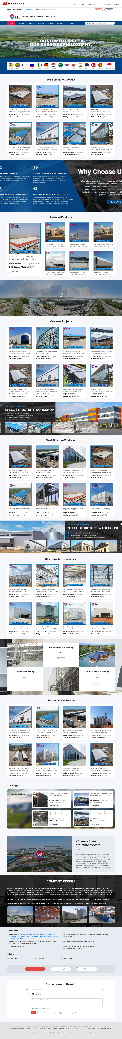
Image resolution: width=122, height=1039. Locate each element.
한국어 (72, 1028)
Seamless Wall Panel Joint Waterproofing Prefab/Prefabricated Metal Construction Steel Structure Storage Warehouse (101, 628)
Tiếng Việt (99, 1028)
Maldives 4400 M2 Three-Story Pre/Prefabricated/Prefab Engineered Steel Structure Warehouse (73, 148)
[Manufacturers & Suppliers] (13, 3)
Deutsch (55, 1028)
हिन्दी (82, 1028)
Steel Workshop (41, 934)
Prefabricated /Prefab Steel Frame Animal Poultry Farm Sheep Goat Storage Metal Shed (47, 111)
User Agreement (71, 1032)
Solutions (41, 23)
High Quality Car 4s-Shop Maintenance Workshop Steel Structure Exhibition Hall (101, 794)
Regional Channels (82, 1026)
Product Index (92, 1026)
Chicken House (43, 936)
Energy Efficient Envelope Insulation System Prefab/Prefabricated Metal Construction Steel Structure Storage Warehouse (73, 628)
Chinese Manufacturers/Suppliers (40, 1026)
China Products (26, 1026)
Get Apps (107, 4)
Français (35, 1028)
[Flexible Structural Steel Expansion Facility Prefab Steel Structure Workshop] (101, 494)
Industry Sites (72, 1026)
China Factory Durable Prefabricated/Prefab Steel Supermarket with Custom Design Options (101, 148)
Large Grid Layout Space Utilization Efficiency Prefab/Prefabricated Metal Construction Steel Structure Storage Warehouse (73, 590)
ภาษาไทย (87, 1028)
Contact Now (14, 271)
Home (11, 23)
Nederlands (61, 1028)
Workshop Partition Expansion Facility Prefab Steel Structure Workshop (77, 273)
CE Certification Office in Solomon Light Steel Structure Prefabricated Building (47, 148)
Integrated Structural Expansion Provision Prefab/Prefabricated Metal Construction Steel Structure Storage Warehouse (46, 628)
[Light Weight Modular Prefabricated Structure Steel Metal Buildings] (74, 456)
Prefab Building (31, 934)
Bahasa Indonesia (107, 1028)
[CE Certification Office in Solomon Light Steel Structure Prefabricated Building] (47, 133)
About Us (31, 23)
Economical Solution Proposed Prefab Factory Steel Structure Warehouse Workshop (19, 148)
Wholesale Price (63, 1026)
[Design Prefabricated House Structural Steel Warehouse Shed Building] (101, 717)
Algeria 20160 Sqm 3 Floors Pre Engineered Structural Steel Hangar (58, 813)
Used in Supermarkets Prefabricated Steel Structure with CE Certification (73, 390)
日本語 (77, 1028)
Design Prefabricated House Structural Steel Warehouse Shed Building (101, 731)
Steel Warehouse (50, 934)
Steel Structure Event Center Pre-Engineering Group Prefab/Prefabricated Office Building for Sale (47, 509)
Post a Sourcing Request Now (68, 1013)
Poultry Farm (21, 936)
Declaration (79, 1032)
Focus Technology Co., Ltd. (49, 1032)
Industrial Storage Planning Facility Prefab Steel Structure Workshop (55, 273)
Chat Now (109, 9)
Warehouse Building (53, 936)
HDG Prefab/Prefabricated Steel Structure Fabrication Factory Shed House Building (100, 111)
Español (22, 1028)
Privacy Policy (87, 1032)
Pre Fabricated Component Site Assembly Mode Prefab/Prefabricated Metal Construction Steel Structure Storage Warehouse (19, 352)
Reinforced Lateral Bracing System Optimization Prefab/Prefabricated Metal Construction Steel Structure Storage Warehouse (47, 590)
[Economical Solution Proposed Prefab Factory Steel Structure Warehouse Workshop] (20, 133)
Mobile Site (99, 1026)
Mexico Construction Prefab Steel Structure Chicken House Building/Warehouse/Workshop (45, 471)
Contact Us (60, 23)
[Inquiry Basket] (100, 4)
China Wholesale (54, 1026)
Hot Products (17, 1026)
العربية (67, 1028)
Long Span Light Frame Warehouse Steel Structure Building (58, 794)
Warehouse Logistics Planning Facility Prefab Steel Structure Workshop (102, 273)
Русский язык (42, 1028)
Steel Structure (22, 934)
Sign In (75, 4)
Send (33, 1013)
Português (28, 1028)
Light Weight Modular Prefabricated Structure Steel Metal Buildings (73, 471)
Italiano (49, 1028)
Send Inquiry (99, 9)
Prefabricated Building (32, 936)
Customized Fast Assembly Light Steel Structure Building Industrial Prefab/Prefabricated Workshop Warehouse (73, 111)
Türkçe (93, 1028)
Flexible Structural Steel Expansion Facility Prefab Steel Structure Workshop (101, 509)
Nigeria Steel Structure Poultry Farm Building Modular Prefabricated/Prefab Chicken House (47, 769)
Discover (50, 23)
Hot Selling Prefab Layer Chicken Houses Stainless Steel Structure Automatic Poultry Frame (20, 769)
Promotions (71, 23)
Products (21, 23)
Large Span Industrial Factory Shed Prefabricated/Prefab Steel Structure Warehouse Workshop (22, 257)
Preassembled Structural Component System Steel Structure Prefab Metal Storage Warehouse (100, 590)
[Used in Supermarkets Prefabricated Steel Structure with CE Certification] (74, 375)
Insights (106, 1026)
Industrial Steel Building (16, 938)
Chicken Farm (13, 936)
